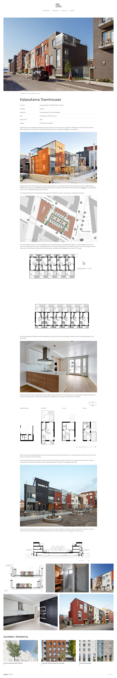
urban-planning (32, 93)
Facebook (109, 674)
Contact (64, 10)
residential (24, 93)
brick (38, 93)
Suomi (72, 10)
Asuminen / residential (15, 637)
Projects (46, 10)
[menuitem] (46, 10)
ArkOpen (55, 10)
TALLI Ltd (83, 187)
